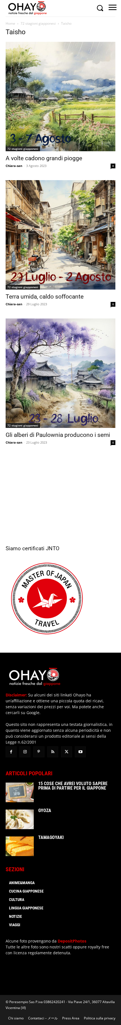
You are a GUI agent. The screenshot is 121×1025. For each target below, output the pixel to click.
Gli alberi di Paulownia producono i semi (58, 435)
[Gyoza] (20, 819)
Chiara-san (14, 166)
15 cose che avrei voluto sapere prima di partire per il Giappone (72, 786)
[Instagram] (24, 751)
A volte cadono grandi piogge (44, 158)
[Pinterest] (38, 751)
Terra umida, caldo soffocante (45, 296)
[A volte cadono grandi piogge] (60, 96)
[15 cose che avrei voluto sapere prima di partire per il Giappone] (20, 792)
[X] (66, 751)
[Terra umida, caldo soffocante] (60, 235)
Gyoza (44, 810)
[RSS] (52, 751)
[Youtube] (80, 751)
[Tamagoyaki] (20, 846)
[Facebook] (11, 751)
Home (10, 23)
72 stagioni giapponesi (38, 23)
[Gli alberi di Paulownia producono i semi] (60, 373)
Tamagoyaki (51, 837)
